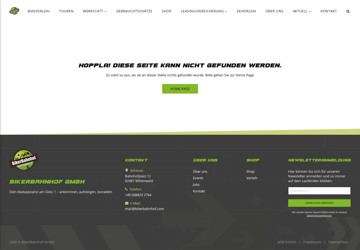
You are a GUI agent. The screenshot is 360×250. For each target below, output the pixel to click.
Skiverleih (246, 11)
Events (198, 178)
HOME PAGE (180, 88)
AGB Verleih (287, 242)
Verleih (251, 178)
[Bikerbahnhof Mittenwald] (61, 160)
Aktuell (301, 11)
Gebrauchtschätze (134, 11)
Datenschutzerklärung (319, 215)
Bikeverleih (39, 11)
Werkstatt (93, 11)
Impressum (312, 242)
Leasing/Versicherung (203, 11)
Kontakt (329, 11)
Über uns (274, 11)
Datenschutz (338, 242)
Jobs (196, 184)
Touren (66, 11)
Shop (167, 11)
